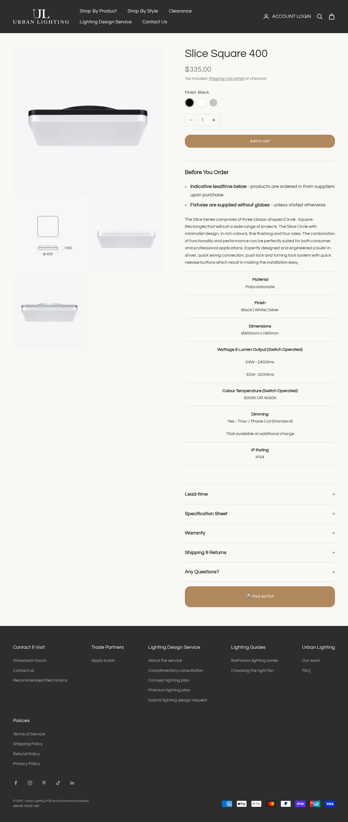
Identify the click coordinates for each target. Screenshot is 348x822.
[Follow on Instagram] (30, 783)
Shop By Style (143, 11)
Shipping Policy (28, 744)
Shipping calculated (226, 79)
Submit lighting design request (177, 700)
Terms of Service (29, 734)
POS (48, 800)
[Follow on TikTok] (58, 783)
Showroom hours (29, 660)
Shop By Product (98, 11)
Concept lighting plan (168, 680)
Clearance (180, 11)
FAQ (306, 670)
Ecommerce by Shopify (73, 800)
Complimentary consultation (175, 670)
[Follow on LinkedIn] (72, 783)
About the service (165, 660)
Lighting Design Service (106, 21)
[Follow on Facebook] (15, 783)
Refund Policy (26, 754)
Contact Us (154, 21)
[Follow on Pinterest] (44, 783)
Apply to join (103, 660)
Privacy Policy (26, 763)
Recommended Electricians (40, 680)
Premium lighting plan (169, 690)
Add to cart (260, 141)
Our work (311, 660)
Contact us (23, 670)
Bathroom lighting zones (254, 660)
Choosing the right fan (252, 670)
